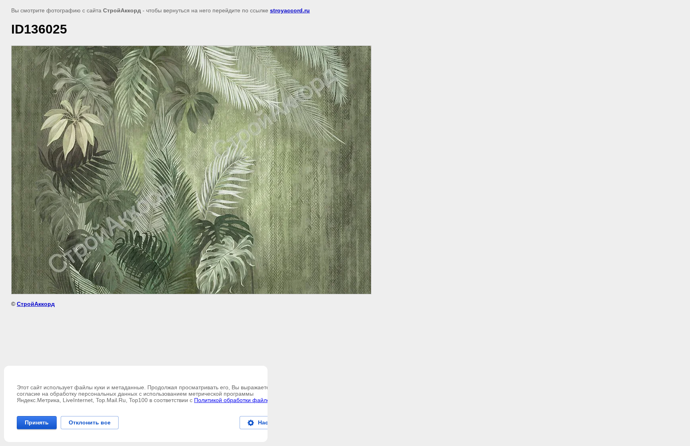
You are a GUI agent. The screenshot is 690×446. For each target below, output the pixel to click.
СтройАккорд (36, 304)
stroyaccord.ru (290, 10)
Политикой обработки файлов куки (239, 400)
